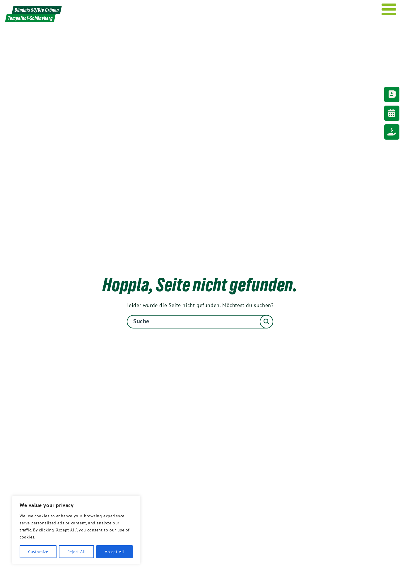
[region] (76, 530)
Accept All (114, 551)
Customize (38, 551)
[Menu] (389, 9)
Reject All (76, 551)
